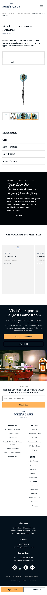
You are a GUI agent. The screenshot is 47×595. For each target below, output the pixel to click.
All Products (12, 457)
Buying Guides (32, 461)
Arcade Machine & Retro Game (12, 443)
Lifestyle (33, 469)
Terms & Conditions (29, 581)
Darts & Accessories (23, 13)
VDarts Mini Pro (10, 256)
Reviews (33, 465)
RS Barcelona (34, 446)
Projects (34, 494)
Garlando (40, 253)
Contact (34, 506)
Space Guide (11, 228)
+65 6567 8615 (23, 544)
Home (4, 13)
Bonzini (34, 430)
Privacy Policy (15, 581)
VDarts (7, 253)
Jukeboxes (12, 438)
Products (11, 13)
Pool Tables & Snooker (12, 453)
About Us (34, 485)
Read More (18, 216)
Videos (32, 473)
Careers (34, 502)
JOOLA (34, 438)
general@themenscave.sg (23, 547)
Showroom (34, 490)
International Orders (31, 577)
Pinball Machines (12, 448)
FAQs (8, 577)
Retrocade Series (34, 442)
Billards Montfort (34, 434)
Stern (34, 450)
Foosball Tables (13, 434)
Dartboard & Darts (15, 181)
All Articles (33, 477)
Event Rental (17, 577)
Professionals (34, 498)
